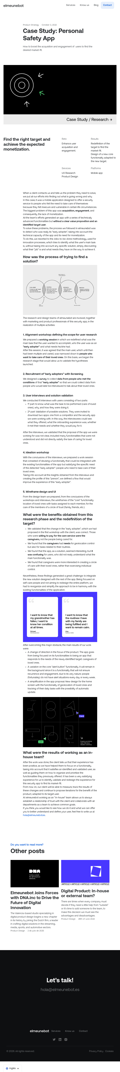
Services (70, 5)
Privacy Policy (96, 1051)
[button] (13, 1068)
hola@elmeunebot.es (34, 815)
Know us (84, 5)
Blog (96, 5)
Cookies (109, 1051)
